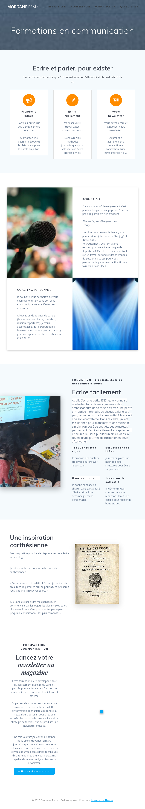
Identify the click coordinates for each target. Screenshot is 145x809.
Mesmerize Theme (102, 800)
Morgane (22, 7)
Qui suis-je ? (129, 6)
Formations (104, 6)
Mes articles (57, 6)
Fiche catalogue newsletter (36, 771)
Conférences (81, 6)
